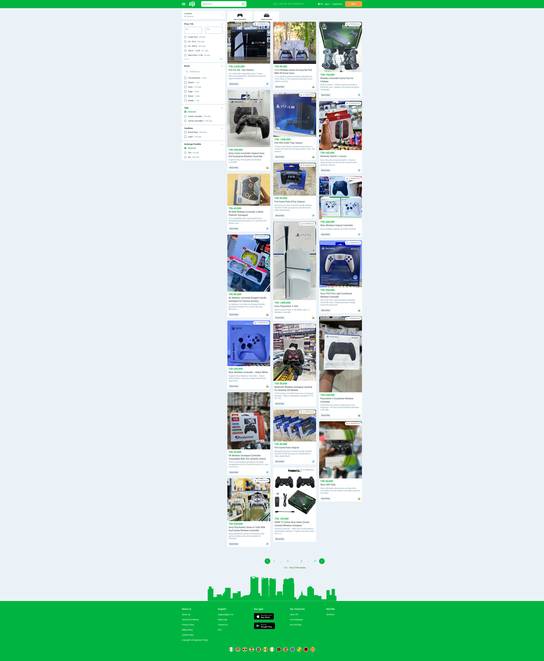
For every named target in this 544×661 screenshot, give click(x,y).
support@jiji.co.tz (225, 614)
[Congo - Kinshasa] (292, 649)
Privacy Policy (188, 625)
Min (186, 29)
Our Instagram (296, 619)
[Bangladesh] (279, 649)
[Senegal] (265, 649)
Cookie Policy (188, 635)
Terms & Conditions (190, 619)
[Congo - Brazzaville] (299, 649)
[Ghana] (251, 649)
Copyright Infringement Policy (195, 640)
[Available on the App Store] (264, 616)
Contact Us (223, 625)
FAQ (220, 630)
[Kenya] (238, 649)
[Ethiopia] (258, 649)
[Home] (192, 4)
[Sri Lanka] (285, 649)
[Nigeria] (231, 649)
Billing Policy (187, 630)
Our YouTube (295, 625)
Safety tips (222, 619)
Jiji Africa (330, 614)
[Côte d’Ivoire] (272, 649)
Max (208, 29)
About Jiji (186, 614)
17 (315, 561)
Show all (192, 112)
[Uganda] (245, 649)
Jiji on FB (294, 614)
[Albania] (306, 649)
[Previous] (267, 561)
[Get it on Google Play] (264, 626)
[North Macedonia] (313, 649)
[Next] (322, 561)
